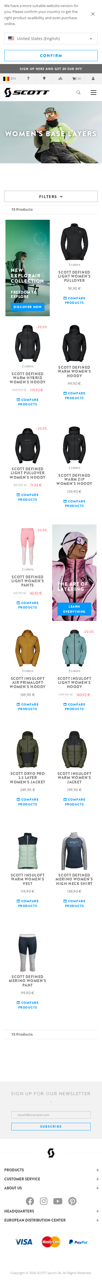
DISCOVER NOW (28, 306)
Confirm (51, 55)
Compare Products (75, 300)
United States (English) (38, 38)
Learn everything (74, 609)
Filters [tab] (48, 196)
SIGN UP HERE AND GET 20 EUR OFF (51, 69)
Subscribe (51, 1126)
